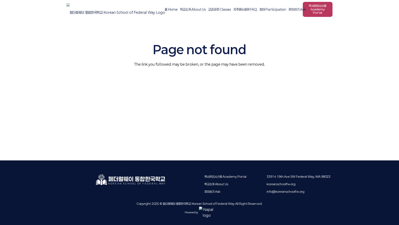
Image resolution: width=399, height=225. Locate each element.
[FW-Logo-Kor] (115, 9)
